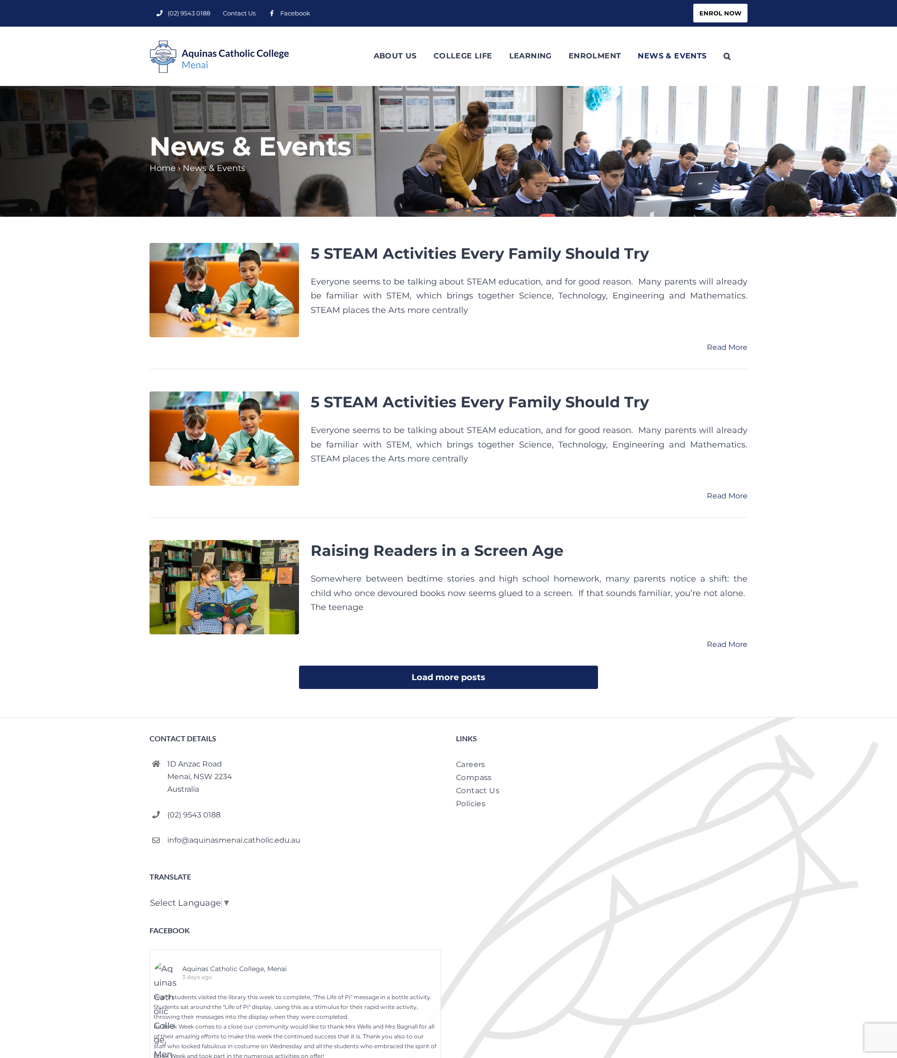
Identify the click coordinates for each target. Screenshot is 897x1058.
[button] (727, 56)
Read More (727, 347)
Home (163, 168)
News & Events (214, 168)
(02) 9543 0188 (194, 814)
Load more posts (448, 677)
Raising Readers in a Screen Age (437, 550)
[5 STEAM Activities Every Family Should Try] (224, 290)
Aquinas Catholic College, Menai (234, 969)
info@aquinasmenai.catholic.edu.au (233, 840)
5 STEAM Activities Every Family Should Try (480, 253)
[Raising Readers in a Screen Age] (224, 587)
